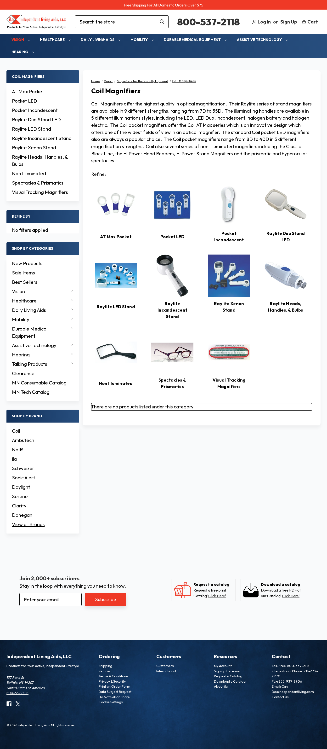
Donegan (22, 515)
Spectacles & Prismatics (37, 183)
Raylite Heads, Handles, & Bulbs (40, 160)
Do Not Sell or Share (114, 697)
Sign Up (288, 22)
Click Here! (217, 595)
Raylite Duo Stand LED (36, 119)
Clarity (19, 506)
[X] (18, 703)
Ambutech (23, 440)
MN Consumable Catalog (39, 383)
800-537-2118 (208, 22)
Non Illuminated (29, 173)
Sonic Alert (23, 478)
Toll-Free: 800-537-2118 (290, 666)
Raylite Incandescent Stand (42, 138)
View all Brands (28, 524)
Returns (105, 671)
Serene (20, 496)
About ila (221, 686)
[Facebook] (8, 703)
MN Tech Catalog (31, 392)
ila (14, 459)
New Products (27, 263)
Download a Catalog (230, 681)
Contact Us (280, 697)
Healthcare (52, 39)
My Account (223, 666)
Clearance (23, 373)
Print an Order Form (114, 686)
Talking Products (29, 364)
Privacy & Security (112, 681)
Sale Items (23, 273)
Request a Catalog (228, 676)
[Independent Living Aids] (36, 21)
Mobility (139, 39)
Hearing (20, 52)
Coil (16, 431)
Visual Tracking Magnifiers (40, 192)
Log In (264, 22)
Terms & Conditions (114, 676)
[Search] (162, 21)
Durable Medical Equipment (192, 39)
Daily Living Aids (98, 39)
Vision (18, 39)
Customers (165, 666)
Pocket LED (24, 101)
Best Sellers (24, 282)
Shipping (105, 666)
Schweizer (23, 468)
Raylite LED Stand (31, 129)
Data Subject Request (115, 692)
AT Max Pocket (28, 91)
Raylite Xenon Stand (34, 148)
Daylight (21, 487)
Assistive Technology (259, 39)
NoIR (17, 450)
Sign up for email (227, 671)
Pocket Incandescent (35, 110)
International (166, 671)
